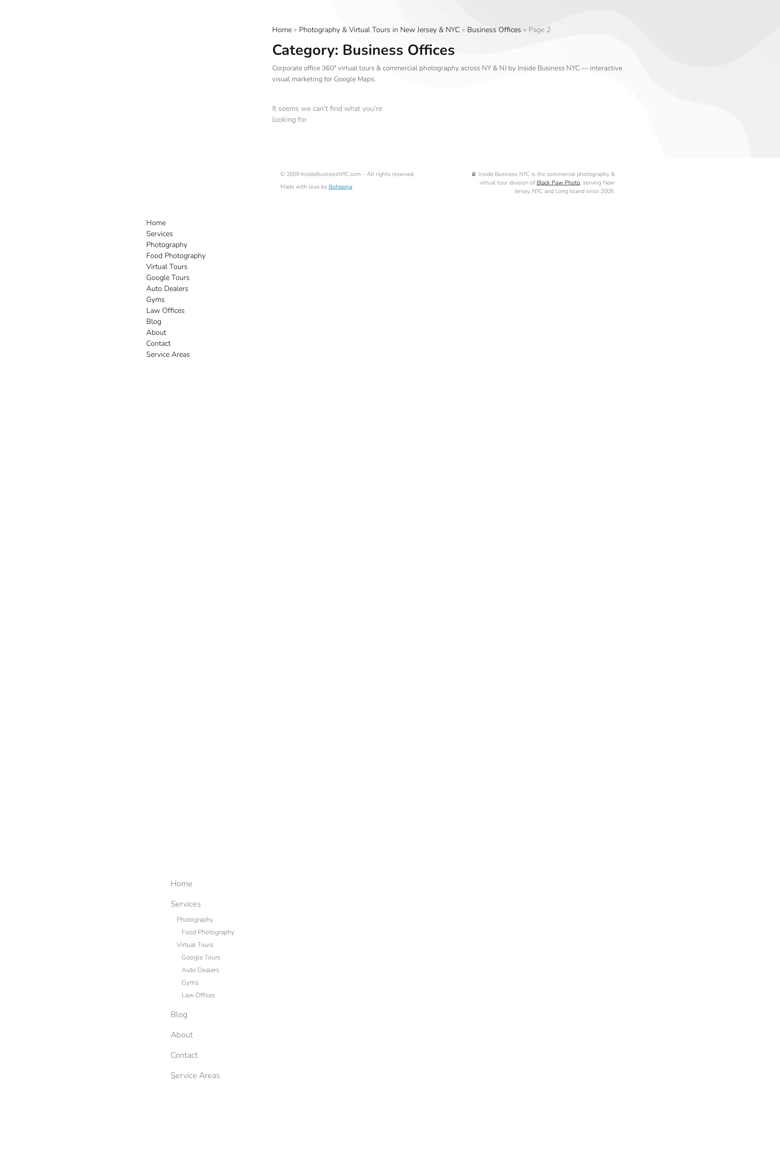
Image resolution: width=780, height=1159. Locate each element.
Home (282, 30)
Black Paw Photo (558, 183)
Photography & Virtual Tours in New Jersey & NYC (379, 30)
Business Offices (494, 30)
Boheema (340, 187)
